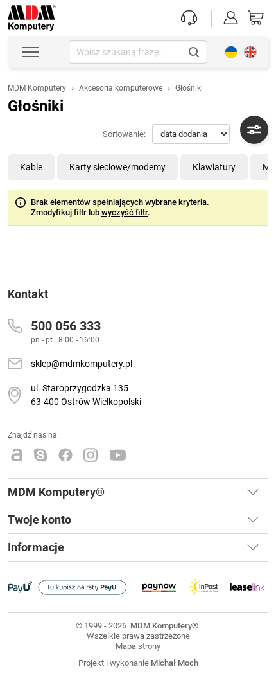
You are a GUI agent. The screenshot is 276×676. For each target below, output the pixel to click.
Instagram (91, 455)
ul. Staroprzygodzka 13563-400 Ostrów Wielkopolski (86, 395)
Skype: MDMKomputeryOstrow (40, 455)
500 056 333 (66, 326)
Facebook (65, 455)
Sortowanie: (124, 134)
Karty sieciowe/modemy (117, 167)
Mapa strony (138, 646)
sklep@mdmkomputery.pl (81, 364)
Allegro (16, 455)
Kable (31, 167)
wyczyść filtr (124, 212)
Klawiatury (214, 167)
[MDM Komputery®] (32, 11)
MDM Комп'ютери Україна (231, 52)
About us (250, 52)
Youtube (118, 455)
